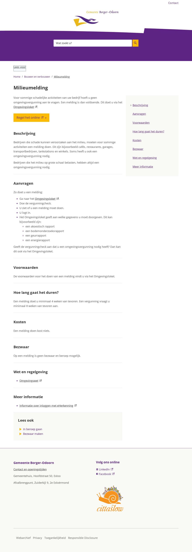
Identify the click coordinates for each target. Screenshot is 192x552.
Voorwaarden (141, 123)
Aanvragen (139, 114)
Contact (173, 3)
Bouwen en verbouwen (37, 76)
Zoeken (135, 43)
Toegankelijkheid (55, 538)
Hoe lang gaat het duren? (148, 131)
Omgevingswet (31, 380)
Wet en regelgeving (145, 158)
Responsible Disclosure (83, 538)
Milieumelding (62, 76)
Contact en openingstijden (30, 469)
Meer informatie (143, 166)
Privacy (37, 538)
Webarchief (23, 538)
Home (17, 76)
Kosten (137, 140)
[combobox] (93, 43)
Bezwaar (138, 149)
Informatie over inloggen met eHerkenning (48, 405)
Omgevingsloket (25, 107)
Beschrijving (140, 105)
